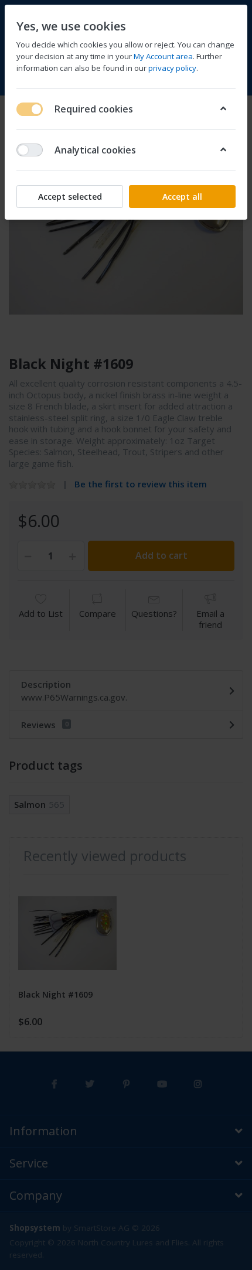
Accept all (182, 196)
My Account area (163, 56)
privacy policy (172, 68)
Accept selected (70, 196)
